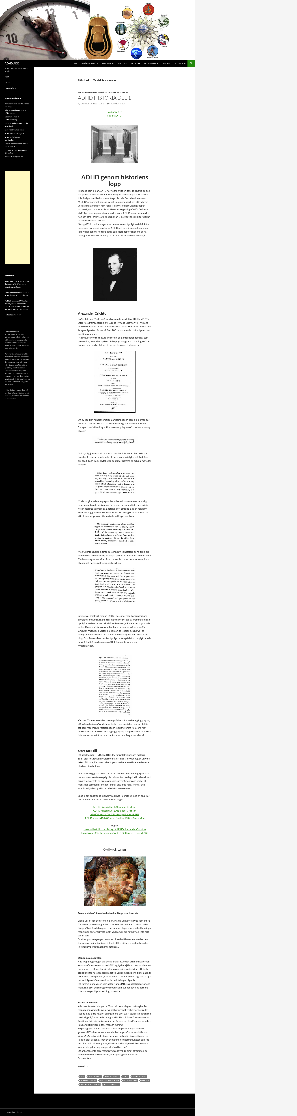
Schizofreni (179, 63)
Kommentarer (10, 88)
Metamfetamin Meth (13, 315)
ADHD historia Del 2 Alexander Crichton (114, 810)
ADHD (125, 1077)
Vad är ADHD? (114, 115)
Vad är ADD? (114, 111)
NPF (95, 92)
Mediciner (135, 63)
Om (75, 63)
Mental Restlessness (90, 1084)
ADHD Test (122, 63)
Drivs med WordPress (13, 1112)
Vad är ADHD (19, 281)
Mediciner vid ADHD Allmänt (16, 292)
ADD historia (95, 1077)
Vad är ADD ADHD (88, 63)
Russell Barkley (111, 1084)
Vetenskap (122, 92)
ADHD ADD (12, 63)
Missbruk (166, 63)
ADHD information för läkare (16, 295)
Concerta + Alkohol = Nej (15, 306)
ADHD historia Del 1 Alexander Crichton (114, 806)
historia (145, 1080)
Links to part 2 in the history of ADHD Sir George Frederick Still (114, 832)
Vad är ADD (9, 281)
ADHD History (108, 63)
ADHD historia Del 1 (104, 98)
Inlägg (7, 82)
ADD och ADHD (85, 92)
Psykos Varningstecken (14, 157)
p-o (103, 104)
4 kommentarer (117, 104)
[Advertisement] (17, 217)
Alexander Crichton (109, 1080)
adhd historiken (88, 1080)
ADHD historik (139, 1077)
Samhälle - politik (107, 92)
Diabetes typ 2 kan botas (14, 130)
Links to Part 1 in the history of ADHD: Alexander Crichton (115, 829)
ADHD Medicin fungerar (14, 133)
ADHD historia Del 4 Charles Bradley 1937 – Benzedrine (114, 818)
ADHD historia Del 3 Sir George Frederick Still (114, 814)
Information (150, 63)
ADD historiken (112, 1077)
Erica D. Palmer (130, 1080)
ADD (82, 1077)
